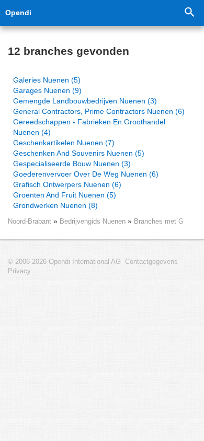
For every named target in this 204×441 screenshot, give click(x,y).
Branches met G (159, 221)
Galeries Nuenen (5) (47, 80)
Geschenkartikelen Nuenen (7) (64, 142)
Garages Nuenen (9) (47, 90)
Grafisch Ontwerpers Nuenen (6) (67, 184)
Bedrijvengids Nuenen (94, 221)
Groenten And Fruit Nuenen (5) (64, 195)
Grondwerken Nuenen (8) (55, 205)
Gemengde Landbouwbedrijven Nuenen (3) (85, 101)
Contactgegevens (151, 261)
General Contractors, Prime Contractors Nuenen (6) (99, 111)
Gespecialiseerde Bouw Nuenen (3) (72, 163)
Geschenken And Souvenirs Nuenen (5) (78, 153)
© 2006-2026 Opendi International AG (64, 261)
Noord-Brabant (29, 221)
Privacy (19, 271)
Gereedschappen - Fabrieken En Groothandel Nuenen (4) (89, 127)
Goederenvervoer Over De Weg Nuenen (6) (85, 174)
